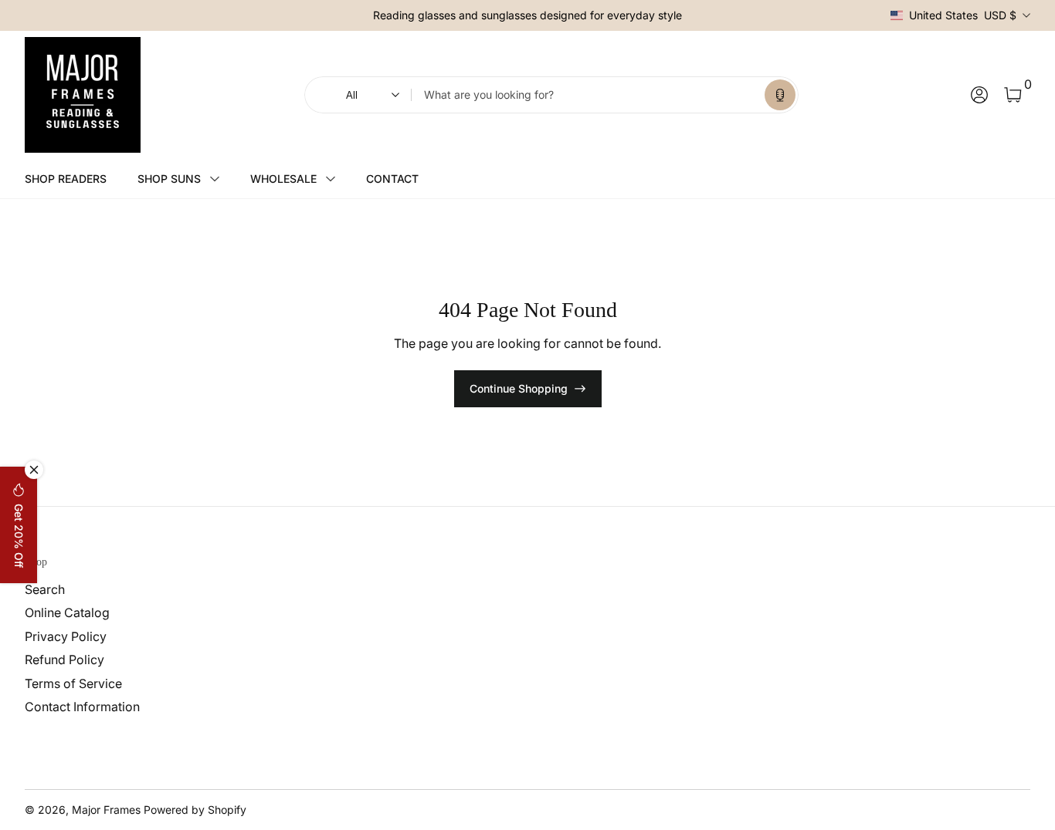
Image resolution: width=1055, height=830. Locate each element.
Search (45, 589)
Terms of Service (73, 683)
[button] (780, 94)
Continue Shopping (519, 388)
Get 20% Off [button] (18, 536)
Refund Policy (64, 659)
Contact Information (82, 706)
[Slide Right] (694, 15)
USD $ (962, 15)
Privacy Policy (66, 636)
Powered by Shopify (195, 809)
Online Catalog (67, 612)
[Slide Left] (360, 15)
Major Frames (106, 809)
